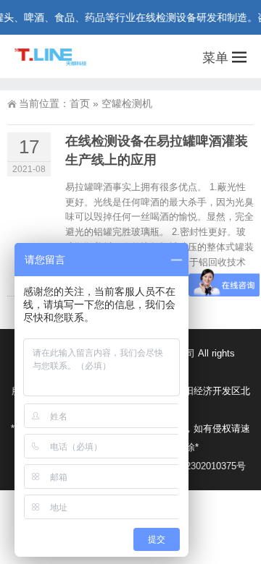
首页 (80, 103)
